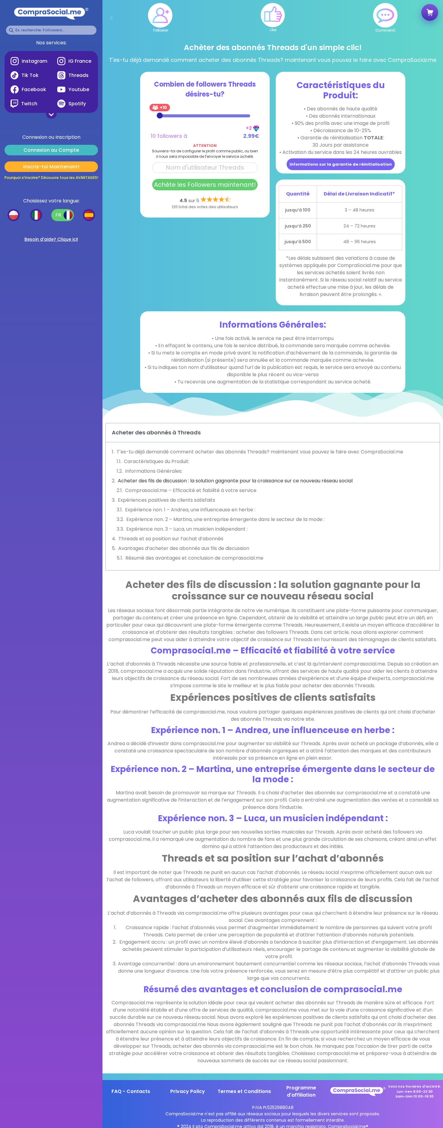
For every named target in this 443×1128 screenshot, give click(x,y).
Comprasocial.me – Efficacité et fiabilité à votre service (190, 490)
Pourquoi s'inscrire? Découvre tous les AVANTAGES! (51, 177)
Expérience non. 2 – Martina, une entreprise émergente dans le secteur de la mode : (225, 519)
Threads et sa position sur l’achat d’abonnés (170, 538)
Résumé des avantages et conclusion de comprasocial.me (194, 557)
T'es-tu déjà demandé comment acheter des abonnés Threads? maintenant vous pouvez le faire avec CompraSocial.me (260, 451)
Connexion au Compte (51, 150)
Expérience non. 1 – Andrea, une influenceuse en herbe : (190, 509)
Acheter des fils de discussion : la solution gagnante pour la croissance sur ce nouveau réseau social (235, 480)
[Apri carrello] (429, 13)
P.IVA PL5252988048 (273, 1107)
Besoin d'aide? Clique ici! (51, 239)
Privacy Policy (187, 1091)
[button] (111, 18)
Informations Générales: (153, 471)
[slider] (160, 116)
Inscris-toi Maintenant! (51, 166)
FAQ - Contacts (131, 1091)
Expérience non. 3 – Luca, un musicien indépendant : (187, 529)
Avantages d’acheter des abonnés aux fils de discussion (183, 548)
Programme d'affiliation (301, 1091)
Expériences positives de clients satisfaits (166, 500)
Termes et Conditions (244, 1091)
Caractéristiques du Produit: (156, 461)
